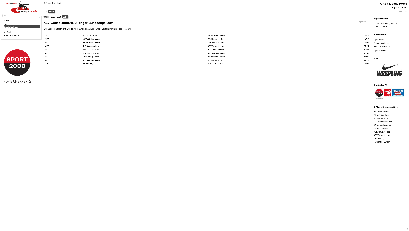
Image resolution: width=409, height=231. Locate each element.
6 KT (47, 53)
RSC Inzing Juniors (382, 141)
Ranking (127, 28)
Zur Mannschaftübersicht (55, 28)
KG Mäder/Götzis (381, 118)
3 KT (47, 42)
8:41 (367, 35)
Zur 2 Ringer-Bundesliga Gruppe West (83, 28)
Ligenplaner (379, 39)
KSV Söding (379, 138)
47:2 (367, 39)
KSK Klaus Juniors (382, 131)
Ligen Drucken (380, 50)
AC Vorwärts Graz (381, 115)
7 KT (47, 56)
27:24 (366, 46)
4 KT (47, 46)
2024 (65, 16)
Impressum (403, 227)
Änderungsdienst (381, 43)
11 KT (47, 63)
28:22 (366, 42)
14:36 (366, 56)
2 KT (47, 39)
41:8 (367, 63)
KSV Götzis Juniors (382, 135)
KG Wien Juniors (381, 128)
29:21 (366, 60)
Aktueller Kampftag (382, 46)
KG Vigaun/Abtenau (382, 125)
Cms (53, 2)
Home (51, 11)
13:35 (366, 49)
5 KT (47, 49)
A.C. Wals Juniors (381, 111)
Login (59, 2)
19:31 (366, 53)
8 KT (47, 60)
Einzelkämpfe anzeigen (112, 28)
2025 (59, 16)
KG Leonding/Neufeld (383, 121)
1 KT (47, 35)
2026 (53, 16)
